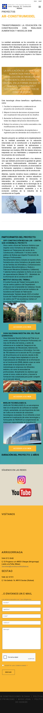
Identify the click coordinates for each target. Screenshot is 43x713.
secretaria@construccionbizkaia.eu (15, 566)
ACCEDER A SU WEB (22, 327)
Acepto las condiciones (16, 665)
